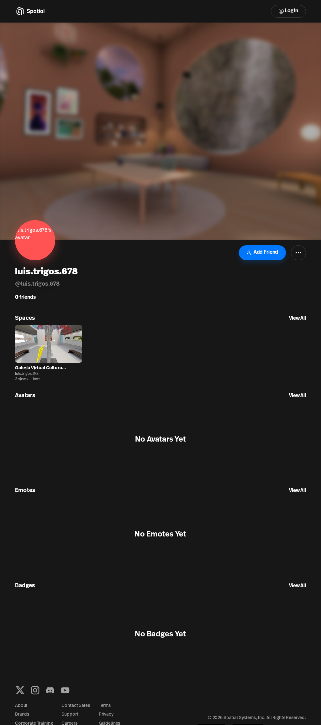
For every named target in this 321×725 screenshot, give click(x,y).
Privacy (106, 714)
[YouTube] (65, 690)
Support (69, 714)
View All (297, 318)
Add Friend (266, 252)
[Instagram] (35, 690)
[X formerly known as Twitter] (20, 690)
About (21, 705)
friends (25, 297)
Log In (291, 10)
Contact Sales (75, 705)
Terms (105, 705)
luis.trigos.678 (27, 374)
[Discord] (50, 690)
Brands (22, 714)
